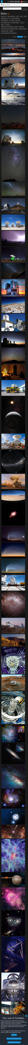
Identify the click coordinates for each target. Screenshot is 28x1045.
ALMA (17, 16)
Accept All (14, 1034)
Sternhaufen (4, 31)
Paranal (8, 24)
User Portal (17, 1)
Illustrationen (15, 22)
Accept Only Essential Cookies (14, 1038)
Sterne (11, 31)
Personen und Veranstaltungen (9, 26)
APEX (21, 16)
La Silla (22, 22)
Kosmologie (4, 18)
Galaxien (18, 20)
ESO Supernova (15, 18)
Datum (25, 36)
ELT (9, 18)
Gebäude (21, 26)
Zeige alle (3, 16)
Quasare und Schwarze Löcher (9, 29)
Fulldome (11, 20)
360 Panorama (11, 16)
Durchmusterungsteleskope (8, 33)
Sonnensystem (22, 29)
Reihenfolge (19, 36)
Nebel (2, 24)
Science (12, 1)
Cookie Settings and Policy (14, 1042)
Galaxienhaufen (5, 22)
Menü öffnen (6, 5)
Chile (25, 16)
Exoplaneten (4, 20)
